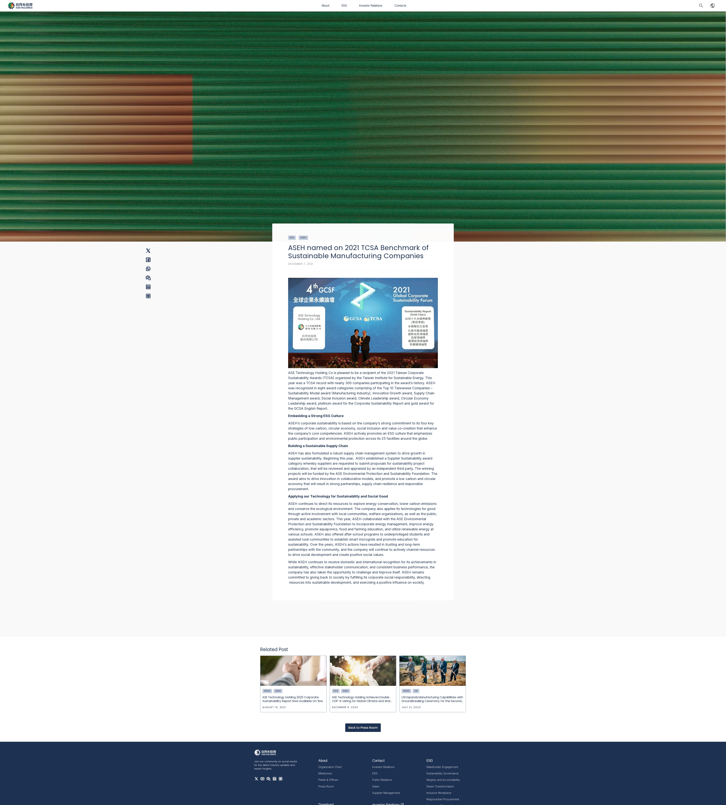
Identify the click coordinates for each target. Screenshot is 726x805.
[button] (325, 6)
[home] (20, 6)
